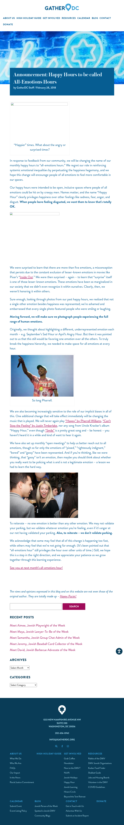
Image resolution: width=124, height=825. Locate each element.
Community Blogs (42, 815)
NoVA (67, 772)
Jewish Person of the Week (46, 806)
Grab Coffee (69, 758)
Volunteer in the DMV (98, 782)
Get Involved (51, 18)
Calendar (83, 18)
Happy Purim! (68, 596)
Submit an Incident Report (77, 815)
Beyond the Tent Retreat (74, 796)
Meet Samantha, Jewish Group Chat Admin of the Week (45, 637)
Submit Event (16, 806)
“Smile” (49, 430)
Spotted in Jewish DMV (45, 810)
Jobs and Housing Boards (98, 777)
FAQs (12, 768)
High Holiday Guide (28, 18)
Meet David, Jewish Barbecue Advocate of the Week (42, 650)
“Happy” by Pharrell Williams (83, 421)
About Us (9, 18)
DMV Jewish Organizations (100, 763)
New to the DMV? (72, 768)
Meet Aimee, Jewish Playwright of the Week (37, 625)
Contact (105, 18)
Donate (8, 24)
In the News (15, 777)
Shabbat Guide (94, 772)
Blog (95, 18)
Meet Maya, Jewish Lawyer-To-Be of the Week (39, 631)
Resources (69, 18)
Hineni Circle (70, 791)
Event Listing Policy (18, 810)
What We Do (15, 758)
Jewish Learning (70, 787)
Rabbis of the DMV (96, 758)
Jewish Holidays (70, 777)
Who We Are (15, 763)
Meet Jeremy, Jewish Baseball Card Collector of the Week (46, 644)
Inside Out (26, 277)
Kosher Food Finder (96, 768)
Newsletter (69, 763)
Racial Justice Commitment (22, 782)
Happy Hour (69, 782)
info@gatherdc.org (62, 739)
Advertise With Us (74, 810)
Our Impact (15, 772)
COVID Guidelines (96, 787)
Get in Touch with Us (75, 806)
